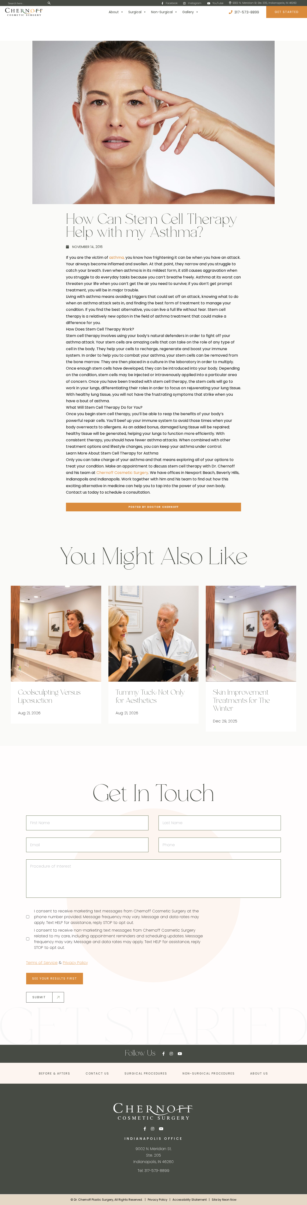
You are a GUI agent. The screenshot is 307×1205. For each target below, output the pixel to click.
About (114, 12)
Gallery (188, 12)
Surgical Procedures (145, 1073)
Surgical (135, 12)
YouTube (218, 3)
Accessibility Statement (189, 1200)
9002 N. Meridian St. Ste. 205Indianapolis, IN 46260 (153, 1155)
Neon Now (229, 1200)
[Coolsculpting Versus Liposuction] (56, 634)
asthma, (116, 257)
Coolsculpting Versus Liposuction (49, 696)
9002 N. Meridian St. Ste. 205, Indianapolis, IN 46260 (264, 3)
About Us (259, 1073)
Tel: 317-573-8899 (153, 1170)
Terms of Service (42, 962)
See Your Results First (54, 978)
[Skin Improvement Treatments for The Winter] (251, 634)
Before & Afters (54, 1073)
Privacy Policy (75, 962)
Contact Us (97, 1073)
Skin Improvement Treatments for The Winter (241, 701)
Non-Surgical (162, 12)
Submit (39, 997)
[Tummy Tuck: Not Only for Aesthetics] (153, 634)
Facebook (171, 3)
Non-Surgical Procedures (209, 1073)
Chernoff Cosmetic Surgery (122, 472)
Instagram (194, 3)
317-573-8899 (246, 12)
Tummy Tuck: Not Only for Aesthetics (150, 696)
